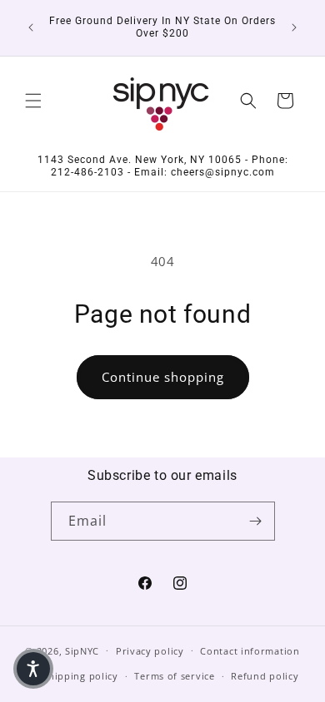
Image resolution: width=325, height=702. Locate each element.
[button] (33, 100)
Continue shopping (163, 376)
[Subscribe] (256, 521)
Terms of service (174, 676)
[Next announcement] (294, 27)
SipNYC (82, 650)
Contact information (249, 651)
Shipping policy (80, 676)
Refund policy (264, 676)
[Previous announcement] (30, 27)
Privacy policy (150, 651)
